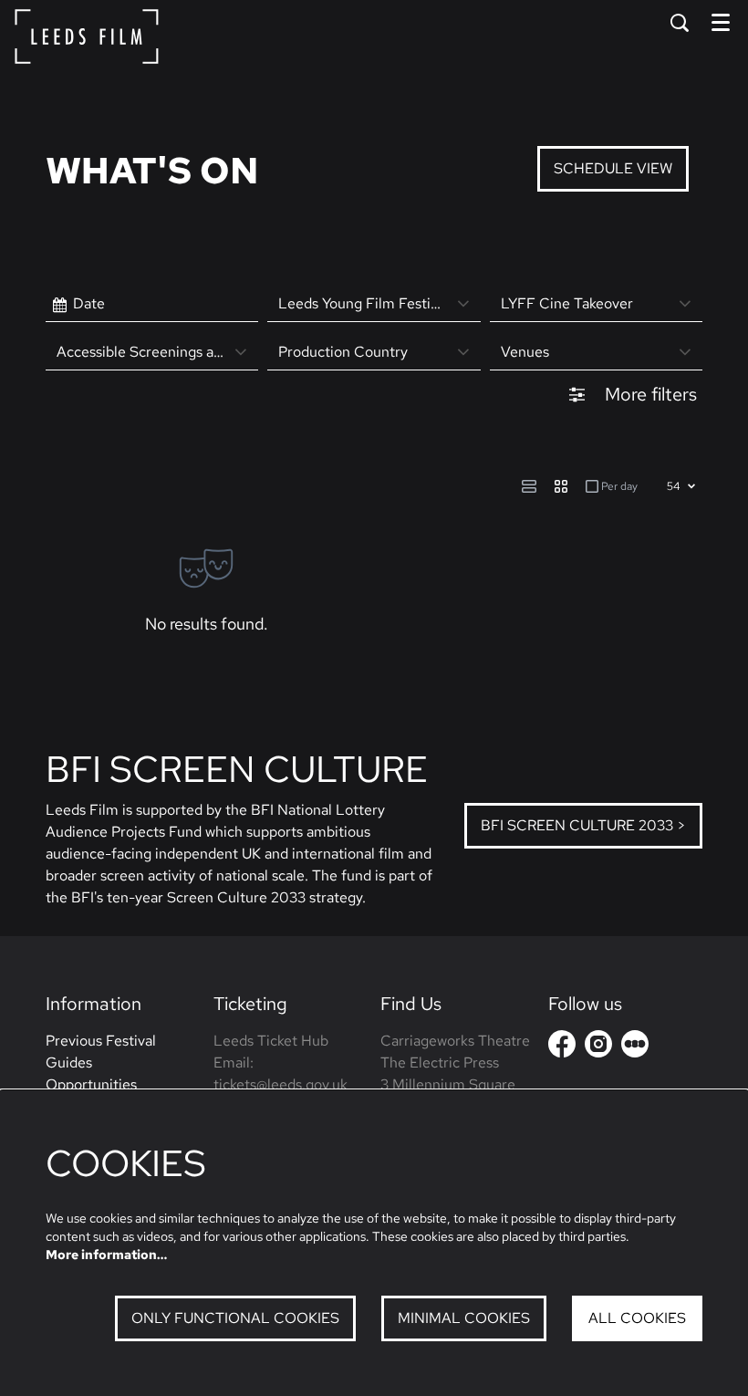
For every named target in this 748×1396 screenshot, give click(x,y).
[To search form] (679, 22)
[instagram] (598, 1043)
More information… (106, 1254)
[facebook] (562, 1043)
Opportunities (91, 1084)
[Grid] (561, 486)
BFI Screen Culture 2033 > (583, 825)
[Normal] (529, 486)
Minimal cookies (464, 1318)
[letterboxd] (635, 1043)
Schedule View (613, 168)
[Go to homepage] (87, 36)
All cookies (637, 1318)
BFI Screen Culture (237, 769)
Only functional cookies (235, 1318)
